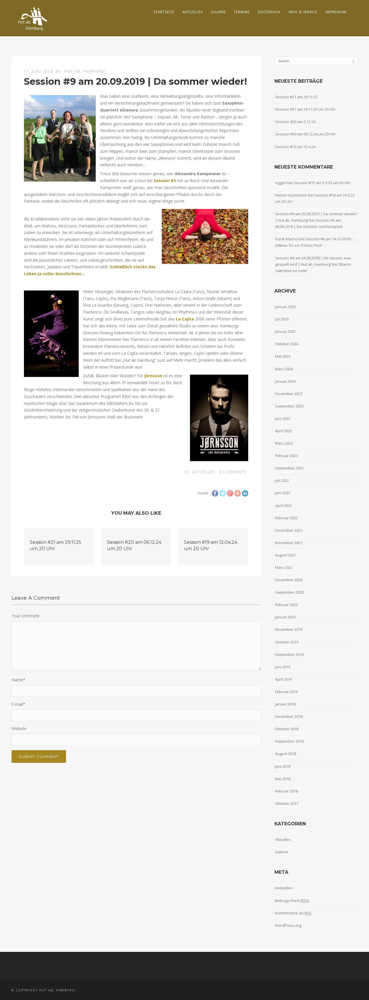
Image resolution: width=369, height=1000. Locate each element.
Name (18, 679)
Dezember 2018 (288, 716)
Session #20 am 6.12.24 (295, 121)
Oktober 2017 (286, 803)
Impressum (336, 12)
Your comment (25, 615)
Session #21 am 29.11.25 (296, 96)
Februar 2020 (286, 604)
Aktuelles (192, 12)
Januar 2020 (285, 617)
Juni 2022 (282, 492)
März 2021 (284, 567)
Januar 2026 (285, 306)
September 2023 (289, 406)
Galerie (218, 12)
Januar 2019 (285, 704)
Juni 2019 (282, 666)
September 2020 (289, 592)
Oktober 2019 (286, 642)
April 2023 (283, 430)
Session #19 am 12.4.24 (295, 146)
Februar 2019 (286, 691)
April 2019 (283, 679)
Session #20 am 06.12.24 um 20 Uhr (305, 134)
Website (19, 728)
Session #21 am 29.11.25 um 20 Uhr (305, 109)
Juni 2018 (282, 766)
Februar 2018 (286, 791)
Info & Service (303, 12)
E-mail (18, 704)
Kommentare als (293, 913)
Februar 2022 (286, 517)
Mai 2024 (282, 356)
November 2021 (288, 542)
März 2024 (284, 368)
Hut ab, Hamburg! (85, 71)
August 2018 (285, 753)
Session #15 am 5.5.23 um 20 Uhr (322, 182)
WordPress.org (288, 925)
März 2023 (284, 443)
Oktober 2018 (286, 728)
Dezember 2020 (288, 579)
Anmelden (284, 887)
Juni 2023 (282, 418)
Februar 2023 (286, 455)
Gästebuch (269, 12)
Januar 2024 (285, 381)
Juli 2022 (282, 480)
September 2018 (289, 741)
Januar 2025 (285, 331)
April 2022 (283, 505)
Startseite (163, 12)
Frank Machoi (286, 238)
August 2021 (285, 555)
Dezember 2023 (288, 393)
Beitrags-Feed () (292, 900)
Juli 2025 (282, 319)
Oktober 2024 (286, 343)
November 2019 (288, 629)
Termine (242, 12)
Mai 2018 (282, 778)
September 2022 (289, 468)
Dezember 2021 (288, 530)
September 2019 (289, 654)
